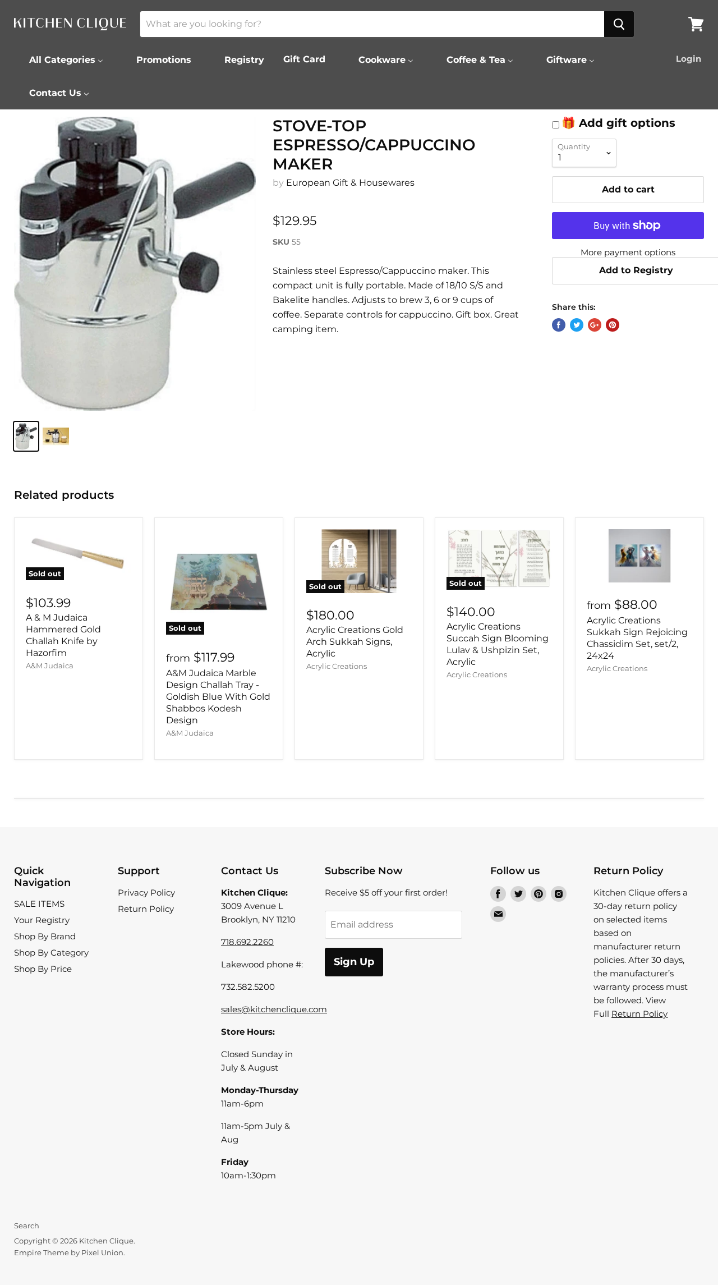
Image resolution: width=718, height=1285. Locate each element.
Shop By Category (51, 952)
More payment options (628, 252)
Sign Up (354, 962)
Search (26, 1225)
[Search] (619, 24)
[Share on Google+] (594, 325)
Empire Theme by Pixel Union (68, 1252)
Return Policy (146, 908)
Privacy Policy (146, 892)
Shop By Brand (45, 936)
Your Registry (42, 920)
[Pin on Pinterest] (612, 325)
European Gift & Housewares (350, 182)
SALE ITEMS (39, 903)
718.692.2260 (247, 942)
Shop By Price (43, 968)
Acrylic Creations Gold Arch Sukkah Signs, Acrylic (354, 642)
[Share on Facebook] (558, 325)
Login (688, 58)
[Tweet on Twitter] (576, 325)
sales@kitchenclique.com (274, 1009)
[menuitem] (59, 59)
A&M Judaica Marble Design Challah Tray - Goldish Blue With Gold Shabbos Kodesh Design (218, 697)
